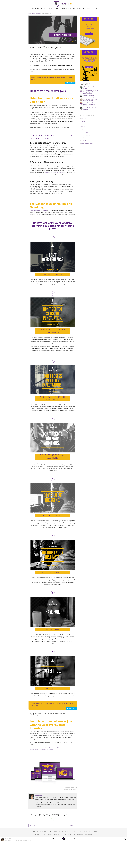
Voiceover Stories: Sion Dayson (89, 87)
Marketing (83, 118)
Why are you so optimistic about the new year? (90, 99)
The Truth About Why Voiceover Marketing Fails (90, 96)
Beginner (87, 132)
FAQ (84, 129)
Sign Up (87, 8)
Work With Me (42, 8)
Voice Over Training (69, 8)
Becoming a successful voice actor (38, 210)
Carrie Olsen (74, 787)
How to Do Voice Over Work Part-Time (90, 108)
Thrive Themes (74, 834)
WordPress (89, 834)
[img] (125, 839)
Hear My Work (54, 8)
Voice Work (74, 789)
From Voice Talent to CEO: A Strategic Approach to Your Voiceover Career (90, 92)
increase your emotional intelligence (54, 172)
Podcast (83, 121)
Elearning (83, 140)
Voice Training (84, 126)
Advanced (87, 138)
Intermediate (88, 135)
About (32, 8)
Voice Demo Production (87, 143)
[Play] (64, 838)
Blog (80, 8)
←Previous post (33, 825)
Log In (95, 8)
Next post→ (73, 825)
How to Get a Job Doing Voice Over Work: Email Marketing (89, 104)
